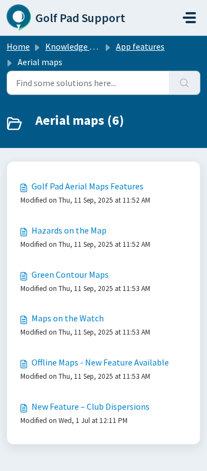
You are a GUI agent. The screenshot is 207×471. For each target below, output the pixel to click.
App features (140, 46)
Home (18, 46)
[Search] (184, 83)
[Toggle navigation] (189, 18)
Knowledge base (76, 46)
